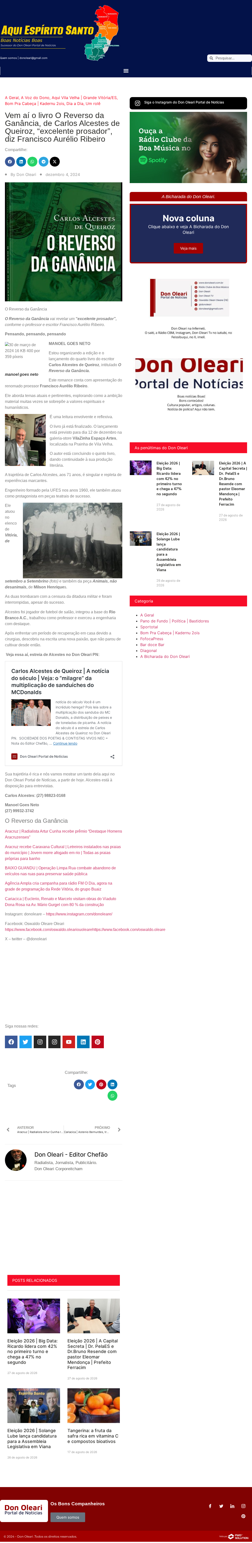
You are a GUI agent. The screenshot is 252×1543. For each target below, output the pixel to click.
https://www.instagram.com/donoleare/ (79, 914)
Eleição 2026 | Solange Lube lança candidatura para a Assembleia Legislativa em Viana (32, 1438)
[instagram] (243, 1506)
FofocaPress (151, 638)
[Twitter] (25, 1042)
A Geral (12, 97)
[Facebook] (11, 1042)
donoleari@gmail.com (33, 58)
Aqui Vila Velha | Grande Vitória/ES (84, 97)
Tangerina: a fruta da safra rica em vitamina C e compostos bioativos (92, 1436)
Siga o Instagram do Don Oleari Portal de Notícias (184, 102)
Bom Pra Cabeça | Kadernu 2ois (34, 103)
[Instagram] (40, 1042)
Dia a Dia (74, 103)
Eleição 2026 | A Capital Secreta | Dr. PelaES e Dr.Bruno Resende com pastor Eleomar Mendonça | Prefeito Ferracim (92, 1354)
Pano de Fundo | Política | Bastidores (174, 620)
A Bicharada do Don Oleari (165, 656)
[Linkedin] (83, 1042)
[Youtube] (69, 1042)
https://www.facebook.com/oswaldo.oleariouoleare (48, 929)
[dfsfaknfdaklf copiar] (188, 181)
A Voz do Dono (35, 97)
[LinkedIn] (232, 1506)
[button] (126, 71)
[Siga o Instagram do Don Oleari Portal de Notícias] (138, 103)
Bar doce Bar (152, 644)
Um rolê (93, 103)
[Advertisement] (63, 984)
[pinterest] (243, 1516)
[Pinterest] (98, 1042)
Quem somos (8, 58)
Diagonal (148, 650)
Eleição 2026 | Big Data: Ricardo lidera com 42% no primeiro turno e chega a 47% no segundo (32, 1351)
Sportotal (149, 626)
